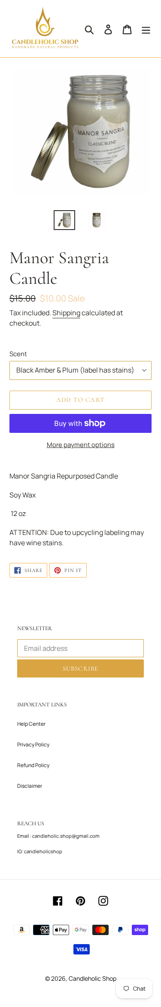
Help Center (31, 723)
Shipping (66, 312)
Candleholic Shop (92, 978)
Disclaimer (29, 785)
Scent (18, 353)
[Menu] (146, 29)
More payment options (81, 444)
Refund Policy (33, 765)
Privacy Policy (33, 744)
